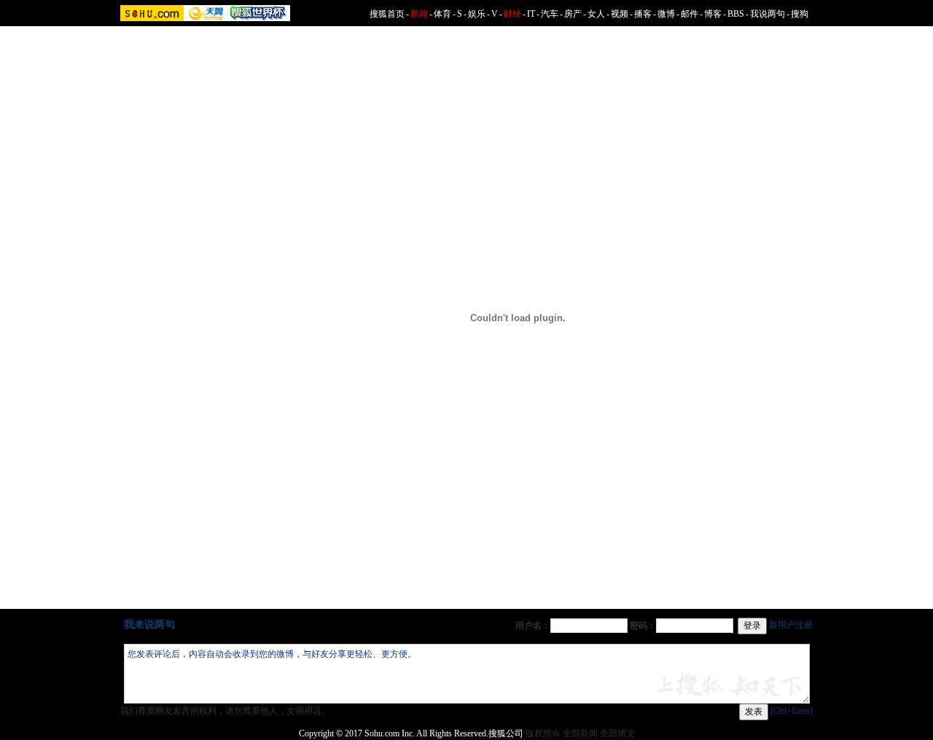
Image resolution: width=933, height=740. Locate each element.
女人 (596, 14)
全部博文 (617, 733)
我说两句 (767, 14)
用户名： (532, 626)
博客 (713, 14)
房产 (573, 14)
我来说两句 (149, 624)
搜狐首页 (387, 14)
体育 (442, 14)
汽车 (549, 14)
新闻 (419, 14)
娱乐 (476, 14)
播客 (643, 14)
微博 (666, 14)
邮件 (689, 14)
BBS (735, 14)
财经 (512, 14)
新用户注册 (791, 625)
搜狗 (799, 14)
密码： (643, 626)
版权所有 (543, 733)
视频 (619, 14)
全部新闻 (580, 733)
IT (531, 14)
